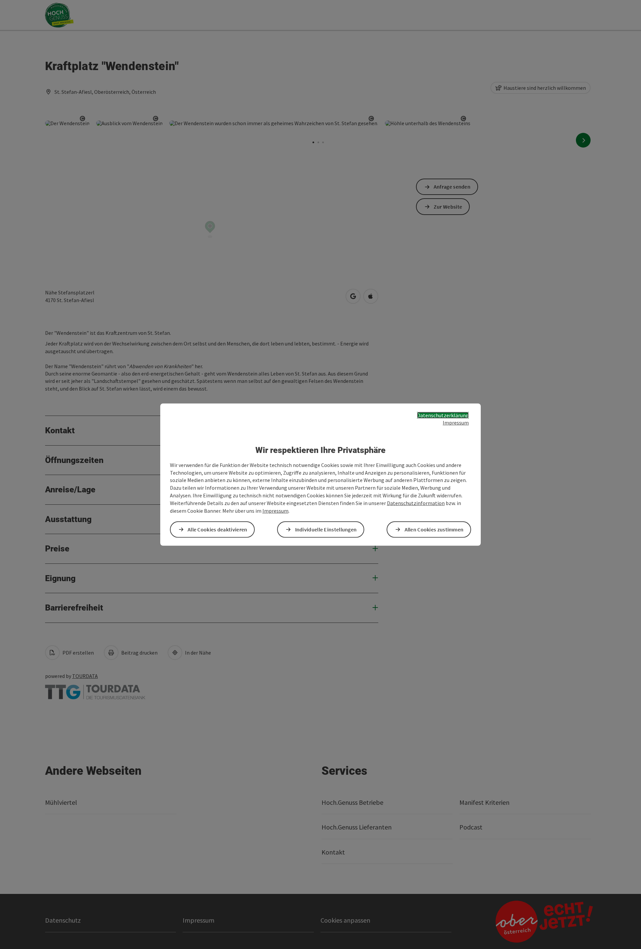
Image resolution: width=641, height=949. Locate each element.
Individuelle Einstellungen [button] (326, 529)
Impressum (456, 422)
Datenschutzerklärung (443, 415)
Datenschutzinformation (416, 503)
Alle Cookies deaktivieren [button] (217, 529)
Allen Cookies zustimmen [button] (434, 529)
